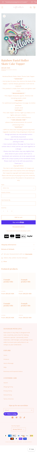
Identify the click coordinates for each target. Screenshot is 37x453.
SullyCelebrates (12, 441)
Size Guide (28, 254)
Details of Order (5, 192)
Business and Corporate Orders (13, 371)
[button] (2, 7)
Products (6, 359)
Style (2, 184)
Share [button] (5, 261)
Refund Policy (8, 395)
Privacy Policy (8, 391)
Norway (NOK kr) (17, 429)
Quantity (3, 207)
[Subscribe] (31, 410)
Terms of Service (9, 399)
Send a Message (8, 363)
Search (6, 382)
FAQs (5, 367)
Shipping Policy (8, 387)
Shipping (3, 69)
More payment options (18, 226)
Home (5, 355)
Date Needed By (5, 200)
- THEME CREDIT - (19, 441)
